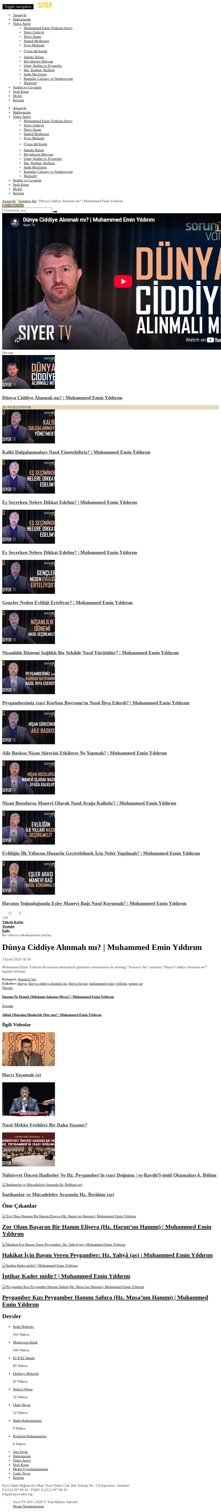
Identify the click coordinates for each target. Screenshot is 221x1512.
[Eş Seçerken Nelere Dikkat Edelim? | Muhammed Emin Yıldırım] (28, 492)
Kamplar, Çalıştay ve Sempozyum (48, 79)
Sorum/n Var (27, 201)
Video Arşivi (22, 24)
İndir (6, 931)
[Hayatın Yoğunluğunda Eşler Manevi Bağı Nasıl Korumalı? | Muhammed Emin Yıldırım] (28, 893)
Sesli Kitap (21, 91)
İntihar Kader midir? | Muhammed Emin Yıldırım (66, 1276)
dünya (22, 983)
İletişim (18, 100)
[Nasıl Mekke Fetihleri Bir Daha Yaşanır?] (28, 1115)
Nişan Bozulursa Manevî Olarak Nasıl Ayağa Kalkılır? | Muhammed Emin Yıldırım (89, 803)
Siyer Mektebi (34, 45)
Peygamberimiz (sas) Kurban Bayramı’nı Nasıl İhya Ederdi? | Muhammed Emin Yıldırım (95, 702)
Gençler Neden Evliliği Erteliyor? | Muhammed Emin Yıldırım (67, 602)
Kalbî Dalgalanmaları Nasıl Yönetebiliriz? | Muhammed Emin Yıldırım (76, 452)
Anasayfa (19, 15)
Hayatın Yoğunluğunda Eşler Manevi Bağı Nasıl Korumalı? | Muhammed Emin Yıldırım (94, 903)
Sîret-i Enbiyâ (34, 32)
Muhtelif (30, 83)
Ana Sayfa (20, 1452)
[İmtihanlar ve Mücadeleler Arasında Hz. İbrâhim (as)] (42, 1185)
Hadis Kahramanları (27, 1420)
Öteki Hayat (21, 1405)
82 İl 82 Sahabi (24, 1358)
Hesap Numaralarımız (28, 1506)
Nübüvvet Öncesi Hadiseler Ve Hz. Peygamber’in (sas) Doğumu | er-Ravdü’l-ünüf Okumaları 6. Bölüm (109, 1175)
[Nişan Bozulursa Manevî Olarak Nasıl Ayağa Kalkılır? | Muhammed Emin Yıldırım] (28, 793)
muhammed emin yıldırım (108, 983)
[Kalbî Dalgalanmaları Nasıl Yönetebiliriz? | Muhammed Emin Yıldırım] (28, 442)
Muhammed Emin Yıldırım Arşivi (48, 28)
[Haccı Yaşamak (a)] (28, 1065)
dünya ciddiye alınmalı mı (47, 983)
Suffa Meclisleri (35, 74)
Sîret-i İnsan (32, 37)
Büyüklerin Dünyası (38, 61)
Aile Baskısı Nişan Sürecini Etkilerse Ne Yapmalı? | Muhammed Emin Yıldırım (84, 753)
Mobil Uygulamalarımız (30, 1469)
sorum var (136, 983)
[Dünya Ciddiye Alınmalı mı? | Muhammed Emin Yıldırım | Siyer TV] (49, 7)
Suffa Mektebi (23, 1327)
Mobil (17, 96)
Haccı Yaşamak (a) (21, 1074)
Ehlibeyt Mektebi (26, 1374)
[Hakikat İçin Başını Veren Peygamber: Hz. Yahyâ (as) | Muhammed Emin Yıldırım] (63, 1244)
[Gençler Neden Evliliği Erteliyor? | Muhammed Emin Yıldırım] (28, 593)
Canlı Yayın (21, 1473)
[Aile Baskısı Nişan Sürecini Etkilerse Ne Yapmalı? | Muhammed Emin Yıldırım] (28, 743)
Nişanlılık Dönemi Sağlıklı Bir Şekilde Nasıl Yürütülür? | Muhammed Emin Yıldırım (90, 652)
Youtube (8, 926)
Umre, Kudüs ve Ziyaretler (43, 66)
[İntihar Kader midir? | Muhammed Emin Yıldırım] (40, 1265)
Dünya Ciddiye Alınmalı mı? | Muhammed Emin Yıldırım (62, 397)
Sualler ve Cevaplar (27, 87)
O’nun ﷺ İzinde (35, 51)
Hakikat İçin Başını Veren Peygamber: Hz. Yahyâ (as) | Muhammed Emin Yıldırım (107, 1255)
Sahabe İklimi (34, 57)
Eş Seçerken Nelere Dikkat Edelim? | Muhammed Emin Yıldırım (69, 502)
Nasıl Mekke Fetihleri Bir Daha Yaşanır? (44, 1125)
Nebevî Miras (23, 1389)
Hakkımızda (22, 19)
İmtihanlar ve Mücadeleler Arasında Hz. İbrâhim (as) (58, 1194)
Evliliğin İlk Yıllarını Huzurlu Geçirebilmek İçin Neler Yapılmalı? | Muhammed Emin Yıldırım (101, 853)
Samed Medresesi (36, 41)
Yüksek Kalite (12, 922)
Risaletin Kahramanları (30, 1436)
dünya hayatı (78, 983)
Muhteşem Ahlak (25, 1342)
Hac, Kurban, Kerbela (39, 70)
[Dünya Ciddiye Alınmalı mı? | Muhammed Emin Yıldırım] (28, 388)
